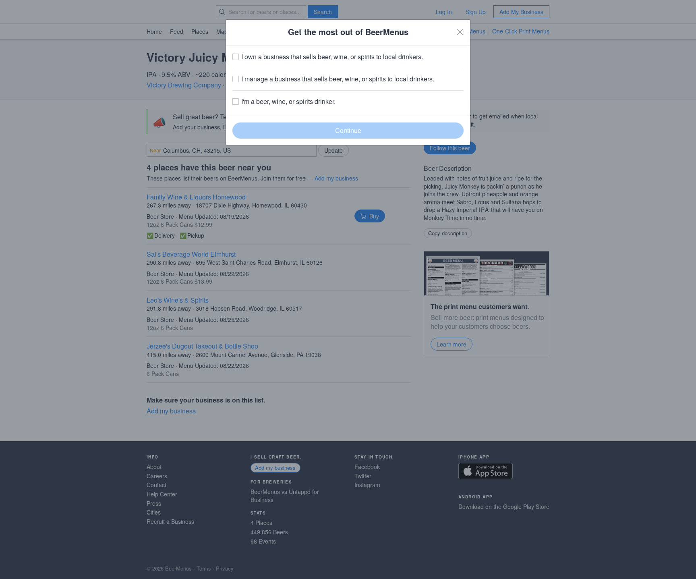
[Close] (460, 31)
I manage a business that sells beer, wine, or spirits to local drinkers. (337, 79)
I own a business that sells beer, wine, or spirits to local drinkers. (332, 56)
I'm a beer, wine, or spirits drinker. (288, 101)
